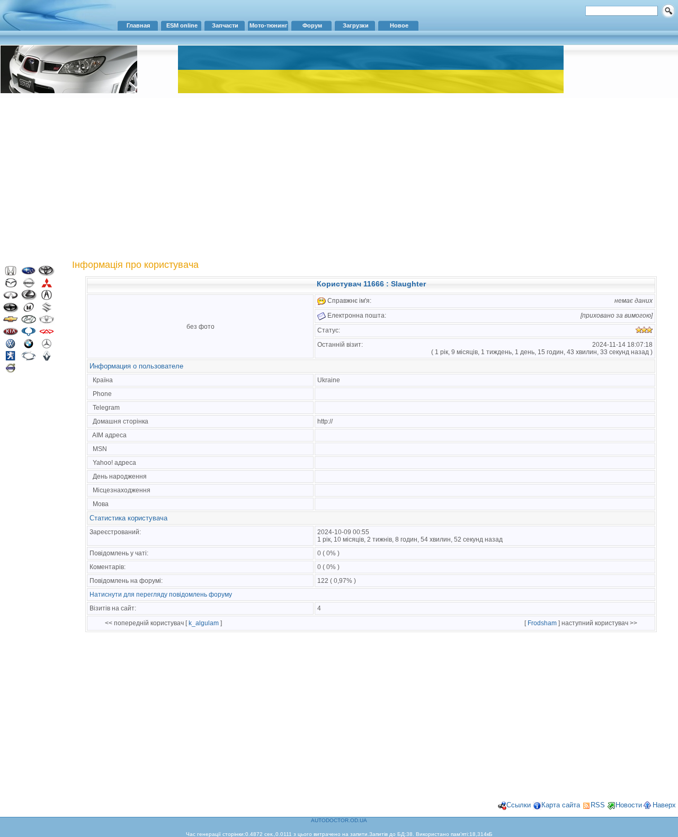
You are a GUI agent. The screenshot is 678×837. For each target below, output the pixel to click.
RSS (598, 805)
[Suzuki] (47, 310)
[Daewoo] (47, 322)
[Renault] (47, 359)
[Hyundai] (29, 322)
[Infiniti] (11, 298)
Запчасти (225, 25)
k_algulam (204, 623)
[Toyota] (47, 273)
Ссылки (518, 805)
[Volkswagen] (11, 346)
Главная (138, 25)
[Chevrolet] (11, 322)
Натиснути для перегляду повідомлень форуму (161, 594)
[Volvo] (11, 371)
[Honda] (11, 273)
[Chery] (47, 334)
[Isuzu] (29, 310)
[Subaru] (29, 273)
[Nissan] (29, 286)
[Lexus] (29, 298)
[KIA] (11, 334)
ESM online (182, 25)
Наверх (664, 805)
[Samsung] (29, 359)
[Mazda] (11, 286)
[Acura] (47, 298)
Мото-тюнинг (268, 25)
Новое (399, 25)
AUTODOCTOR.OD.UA (339, 820)
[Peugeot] (11, 359)
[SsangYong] (29, 334)
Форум (312, 25)
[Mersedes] (47, 346)
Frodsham (542, 623)
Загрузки (356, 25)
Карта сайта (560, 805)
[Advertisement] (339, 177)
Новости (628, 805)
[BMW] (29, 346)
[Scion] (11, 310)
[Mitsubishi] (47, 286)
